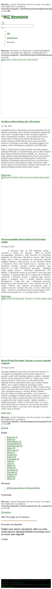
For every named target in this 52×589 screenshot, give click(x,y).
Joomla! (4, 584)
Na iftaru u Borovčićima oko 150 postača (20, 121)
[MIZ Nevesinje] (14, 17)
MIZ (8, 33)
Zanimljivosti (12, 38)
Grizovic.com (17, 582)
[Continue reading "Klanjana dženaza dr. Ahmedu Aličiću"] (23, 488)
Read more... (6, 175)
